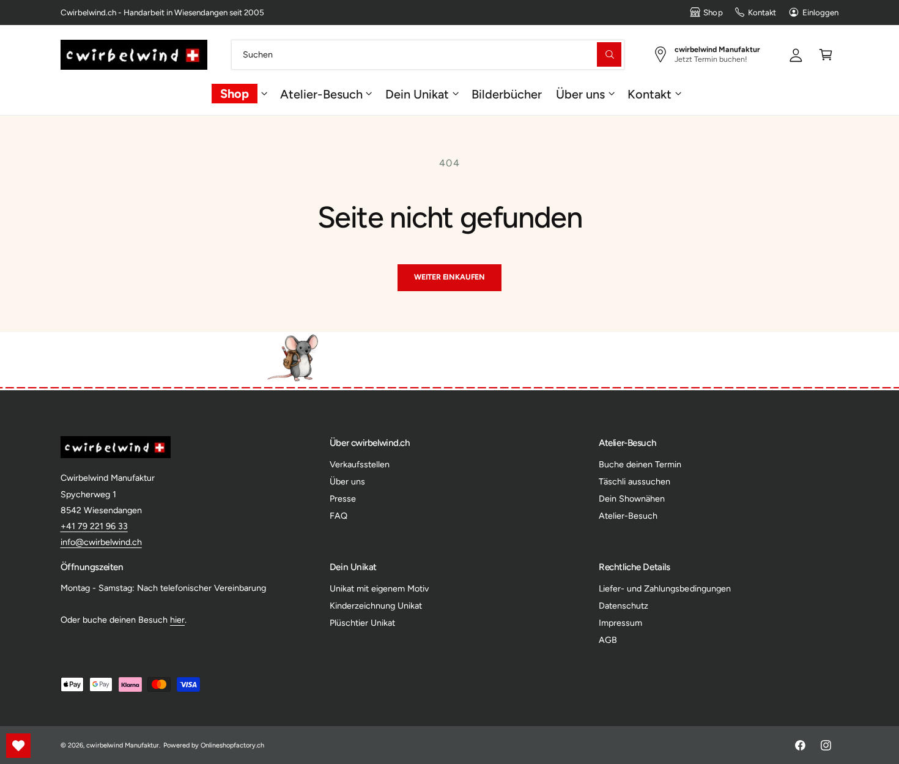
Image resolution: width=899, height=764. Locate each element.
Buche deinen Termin (640, 464)
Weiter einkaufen (449, 276)
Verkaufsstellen (360, 464)
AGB (608, 639)
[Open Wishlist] (18, 745)
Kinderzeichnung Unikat (376, 605)
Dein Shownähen (632, 498)
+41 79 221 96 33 (94, 526)
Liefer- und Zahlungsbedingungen (664, 588)
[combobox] (427, 54)
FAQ (338, 515)
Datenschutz (623, 605)
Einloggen (820, 12)
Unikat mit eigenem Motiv (379, 588)
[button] (826, 54)
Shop (712, 12)
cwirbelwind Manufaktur (122, 745)
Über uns (580, 93)
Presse (343, 498)
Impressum (620, 622)
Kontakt (762, 12)
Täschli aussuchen (634, 481)
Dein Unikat (417, 93)
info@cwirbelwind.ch (101, 541)
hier (177, 619)
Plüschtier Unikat (362, 622)
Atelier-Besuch (321, 93)
